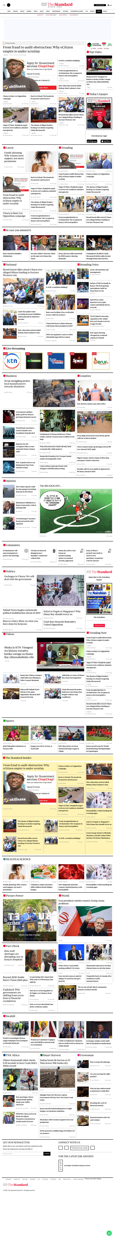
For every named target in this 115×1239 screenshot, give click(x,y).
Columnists (13, 545)
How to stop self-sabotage (100, 1062)
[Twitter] (79, 1150)
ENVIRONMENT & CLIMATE (77, 11)
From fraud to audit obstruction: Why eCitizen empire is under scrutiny (99, 640)
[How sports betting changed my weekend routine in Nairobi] (83, 336)
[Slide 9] (40, 939)
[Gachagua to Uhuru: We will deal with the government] (60, 591)
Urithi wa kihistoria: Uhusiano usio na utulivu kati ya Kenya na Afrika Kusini (71, 1043)
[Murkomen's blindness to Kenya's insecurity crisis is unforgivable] (9, 507)
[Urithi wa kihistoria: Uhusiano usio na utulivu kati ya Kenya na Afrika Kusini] (71, 1030)
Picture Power (14, 895)
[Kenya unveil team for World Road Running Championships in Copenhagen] (99, 734)
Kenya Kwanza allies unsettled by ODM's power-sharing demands (70, 256)
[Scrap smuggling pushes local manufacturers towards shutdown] (54, 394)
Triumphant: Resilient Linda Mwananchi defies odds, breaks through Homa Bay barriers (98, 256)
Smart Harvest (52, 1055)
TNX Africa (12, 1055)
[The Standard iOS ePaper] (105, 141)
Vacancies (32, 1183)
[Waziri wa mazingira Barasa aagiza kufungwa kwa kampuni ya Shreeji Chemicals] (16, 1029)
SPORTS (48, 11)
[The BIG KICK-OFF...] (76, 511)
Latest (10, 147)
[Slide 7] (34, 939)
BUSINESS (29, 11)
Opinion (11, 480)
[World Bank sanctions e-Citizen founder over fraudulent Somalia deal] (9, 432)
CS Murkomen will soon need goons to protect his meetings (11, 553)
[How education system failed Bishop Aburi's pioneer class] (10, 333)
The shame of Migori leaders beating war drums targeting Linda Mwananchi (42, 127)
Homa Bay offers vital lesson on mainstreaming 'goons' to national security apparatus (67, 556)
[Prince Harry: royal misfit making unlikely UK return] (71, 953)
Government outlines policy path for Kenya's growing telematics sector (26, 414)
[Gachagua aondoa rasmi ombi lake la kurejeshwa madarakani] (99, 1030)
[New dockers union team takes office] (94, 391)
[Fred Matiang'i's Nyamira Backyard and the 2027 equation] (9, 523)
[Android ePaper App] (92, 141)
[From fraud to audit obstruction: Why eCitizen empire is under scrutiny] (29, 76)
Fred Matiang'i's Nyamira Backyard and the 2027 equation (25, 521)
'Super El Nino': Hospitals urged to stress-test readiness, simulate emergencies (15, 127)
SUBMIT (47, 1153)
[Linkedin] (91, 1150)
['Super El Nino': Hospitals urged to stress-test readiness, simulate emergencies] (16, 115)
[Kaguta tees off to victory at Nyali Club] (43, 734)
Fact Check (12, 945)
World (65, 895)
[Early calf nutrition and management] (83, 273)
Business (11, 375)
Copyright (53, 1183)
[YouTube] (105, 1150)
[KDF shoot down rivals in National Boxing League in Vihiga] (71, 734)
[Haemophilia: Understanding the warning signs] (99, 872)
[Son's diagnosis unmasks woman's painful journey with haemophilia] (71, 872)
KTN (87, 11)
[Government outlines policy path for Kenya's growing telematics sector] (9, 416)
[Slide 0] (13, 939)
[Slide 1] (16, 939)
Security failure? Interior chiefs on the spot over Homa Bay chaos (43, 256)
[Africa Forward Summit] (29, 920)
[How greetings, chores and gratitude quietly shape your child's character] (9, 1101)
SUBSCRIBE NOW (100, 5)
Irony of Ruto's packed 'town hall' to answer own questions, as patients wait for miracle (94, 556)
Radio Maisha (51, 15)
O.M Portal (45, 1183)
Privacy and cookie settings (93, 1183)
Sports (10, 720)
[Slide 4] (25, 939)
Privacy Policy (67, 1183)
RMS (60, 1183)
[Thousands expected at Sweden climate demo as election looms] (99, 953)
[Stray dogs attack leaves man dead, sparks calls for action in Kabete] (94, 422)
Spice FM (63, 15)
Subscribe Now (99, 113)
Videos (10, 634)
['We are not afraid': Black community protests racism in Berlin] (67, 993)
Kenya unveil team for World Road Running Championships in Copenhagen (98, 748)
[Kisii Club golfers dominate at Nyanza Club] (16, 734)
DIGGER (105, 11)
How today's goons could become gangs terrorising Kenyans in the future (26, 489)
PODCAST (92, 11)
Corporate (8, 1183)
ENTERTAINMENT (56, 11)
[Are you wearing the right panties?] (83, 1077)
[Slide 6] (31, 939)
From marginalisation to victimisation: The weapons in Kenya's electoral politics (70, 73)
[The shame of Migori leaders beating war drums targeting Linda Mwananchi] (43, 115)
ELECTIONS (65, 11)
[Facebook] (66, 1150)
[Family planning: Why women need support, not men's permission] (40, 162)
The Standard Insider (18, 757)
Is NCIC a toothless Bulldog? (69, 61)
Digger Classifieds (73, 1169)
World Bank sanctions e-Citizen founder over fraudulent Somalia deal (25, 430)
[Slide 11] (46, 939)
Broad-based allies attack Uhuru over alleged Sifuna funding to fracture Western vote (71, 117)
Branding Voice (89, 264)
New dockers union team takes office (91, 404)
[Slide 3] (22, 939)
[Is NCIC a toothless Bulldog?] (60, 277)
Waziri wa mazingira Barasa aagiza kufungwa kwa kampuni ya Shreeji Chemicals (15, 1040)
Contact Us (17, 1183)
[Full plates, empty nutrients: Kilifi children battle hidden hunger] (43, 872)
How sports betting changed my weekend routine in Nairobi (98, 335)
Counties (85, 375)
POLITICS (22, 11)
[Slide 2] (19, 939)
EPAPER (99, 11)
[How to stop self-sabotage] (83, 1064)
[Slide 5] (28, 939)
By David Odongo (14, 55)
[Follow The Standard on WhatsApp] (109, 1233)
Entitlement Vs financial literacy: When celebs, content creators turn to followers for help (57, 436)
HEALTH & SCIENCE (18, 859)
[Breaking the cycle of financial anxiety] (83, 1106)
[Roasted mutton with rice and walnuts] (83, 1120)
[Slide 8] (37, 939)
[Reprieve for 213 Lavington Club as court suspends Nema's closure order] (9, 449)
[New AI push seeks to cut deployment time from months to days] (9, 467)
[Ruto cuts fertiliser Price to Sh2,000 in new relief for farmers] (60, 302)
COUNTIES (15, 11)
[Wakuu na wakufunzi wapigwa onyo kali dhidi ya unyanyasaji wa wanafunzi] (43, 1029)
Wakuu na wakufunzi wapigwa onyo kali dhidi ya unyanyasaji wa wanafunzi (43, 1042)
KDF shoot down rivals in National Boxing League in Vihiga (69, 748)
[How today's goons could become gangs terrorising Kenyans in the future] (9, 491)
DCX (39, 1183)
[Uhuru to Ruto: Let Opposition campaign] (99, 161)
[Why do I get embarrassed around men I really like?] (83, 1091)
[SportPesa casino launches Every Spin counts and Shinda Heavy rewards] (83, 303)
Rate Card (25, 1183)
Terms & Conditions (78, 1183)
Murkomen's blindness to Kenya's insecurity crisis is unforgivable (26, 505)
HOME (8, 11)
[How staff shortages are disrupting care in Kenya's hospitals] (40, 961)
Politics (10, 571)
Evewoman (87, 1055)
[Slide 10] (43, 939)
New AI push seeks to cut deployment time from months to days (25, 465)
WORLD (35, 11)
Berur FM (74, 15)
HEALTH (42, 11)
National (11, 264)
